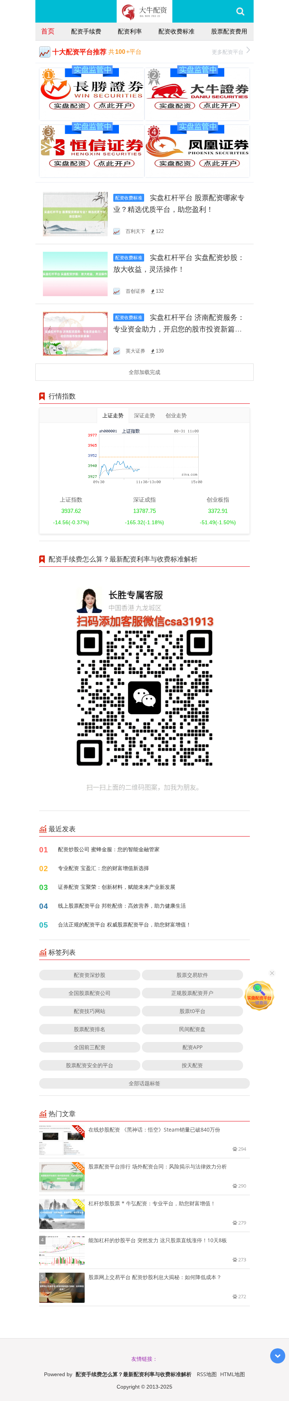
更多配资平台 (227, 51)
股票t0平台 (192, 1011)
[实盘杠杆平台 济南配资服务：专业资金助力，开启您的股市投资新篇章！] (75, 333)
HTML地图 (232, 1374)
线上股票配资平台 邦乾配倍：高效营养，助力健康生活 (122, 905)
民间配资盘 (192, 1029)
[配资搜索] (240, 11)
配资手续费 (86, 31)
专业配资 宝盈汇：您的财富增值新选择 (103, 868)
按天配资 (192, 1065)
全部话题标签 (144, 1083)
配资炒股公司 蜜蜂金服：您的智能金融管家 (109, 849)
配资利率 (130, 31)
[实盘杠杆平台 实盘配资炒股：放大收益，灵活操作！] (75, 273)
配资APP (192, 1047)
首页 (48, 30)
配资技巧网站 (89, 1011)
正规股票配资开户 (192, 992)
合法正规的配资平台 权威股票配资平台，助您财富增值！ (124, 924)
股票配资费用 (229, 31)
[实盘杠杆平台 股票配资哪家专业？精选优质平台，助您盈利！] (75, 213)
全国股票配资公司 (89, 992)
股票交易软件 (192, 974)
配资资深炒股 (89, 974)
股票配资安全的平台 (89, 1065)
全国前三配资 (89, 1047)
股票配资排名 (89, 1029)
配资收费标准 (176, 31)
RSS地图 (207, 1374)
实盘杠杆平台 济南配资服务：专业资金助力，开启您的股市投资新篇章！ (179, 329)
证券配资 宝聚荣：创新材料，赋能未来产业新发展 (116, 886)
